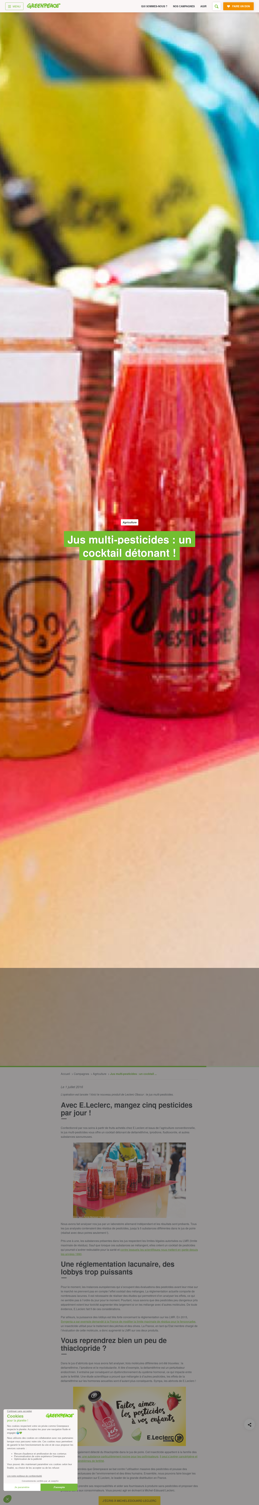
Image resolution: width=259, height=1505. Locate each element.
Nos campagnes (184, 6)
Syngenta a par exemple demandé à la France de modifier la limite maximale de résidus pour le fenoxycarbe (128, 1321)
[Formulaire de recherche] (217, 6)
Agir (203, 6)
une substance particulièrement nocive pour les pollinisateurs (120, 1456)
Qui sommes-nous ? (154, 6)
